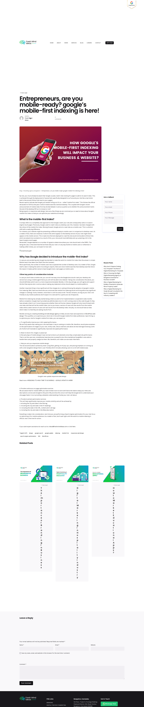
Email (57, 645)
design (31, 433)
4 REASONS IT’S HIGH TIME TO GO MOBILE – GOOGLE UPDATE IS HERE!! (49, 380)
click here (72, 426)
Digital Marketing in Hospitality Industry (78, 533)
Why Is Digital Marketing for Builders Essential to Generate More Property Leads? (113, 284)
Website (93, 645)
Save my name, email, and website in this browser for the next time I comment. (46, 653)
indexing (57, 433)
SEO (39, 436)
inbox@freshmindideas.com (58, 426)
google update (49, 433)
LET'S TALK (110, 43)
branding (41, 314)
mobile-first (65, 433)
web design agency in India (55, 314)
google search (39, 433)
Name (22, 645)
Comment (23, 664)
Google (65, 277)
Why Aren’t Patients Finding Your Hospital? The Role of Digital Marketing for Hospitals (113, 269)
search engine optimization (28, 436)
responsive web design (77, 433)
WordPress (45, 436)
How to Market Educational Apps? (114, 520)
